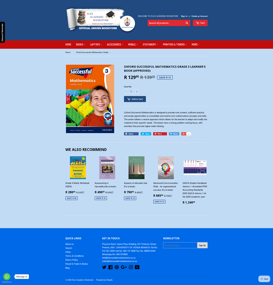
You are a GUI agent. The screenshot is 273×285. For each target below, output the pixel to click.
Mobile (132, 44)
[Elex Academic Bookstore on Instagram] (131, 267)
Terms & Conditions (74, 255)
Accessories (114, 44)
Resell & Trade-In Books (76, 263)
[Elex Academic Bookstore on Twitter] (104, 267)
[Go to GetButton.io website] (6, 282)
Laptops (95, 44)
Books (80, 44)
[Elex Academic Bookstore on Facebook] (110, 267)
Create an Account (200, 16)
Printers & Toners (174, 44)
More (194, 44)
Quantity (128, 86)
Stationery (149, 44)
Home (68, 44)
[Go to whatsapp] (6, 276)
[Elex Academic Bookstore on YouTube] (137, 267)
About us (69, 243)
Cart (202, 22)
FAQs (68, 251)
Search (68, 247)
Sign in (184, 16)
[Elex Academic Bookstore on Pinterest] (117, 267)
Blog (67, 267)
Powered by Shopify (104, 279)
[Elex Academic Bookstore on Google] (124, 267)
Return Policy (71, 259)
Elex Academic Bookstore (82, 279)
